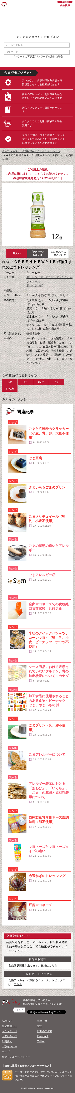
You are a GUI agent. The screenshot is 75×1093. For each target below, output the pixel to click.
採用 (39, 1026)
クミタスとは (9, 1031)
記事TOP (7, 1020)
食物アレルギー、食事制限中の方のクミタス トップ (31, 151)
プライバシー (9, 1046)
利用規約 (7, 1041)
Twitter (41, 1041)
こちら (39, 173)
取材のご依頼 (44, 1031)
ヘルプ (6, 1051)
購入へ (16, 253)
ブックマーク (37, 253)
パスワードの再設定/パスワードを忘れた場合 (37, 56)
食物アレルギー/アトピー (16, 1056)
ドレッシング (34, 285)
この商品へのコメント (58, 253)
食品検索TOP (9, 1026)
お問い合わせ (9, 1036)
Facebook (43, 1036)
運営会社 (42, 1020)
